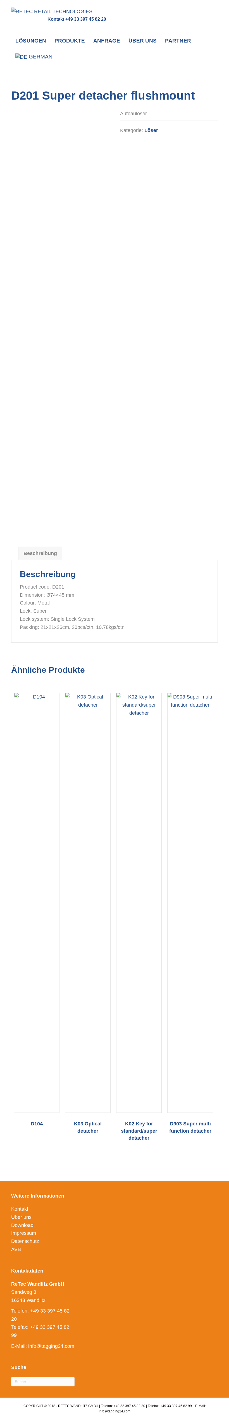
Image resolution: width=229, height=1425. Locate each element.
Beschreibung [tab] (40, 553)
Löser (151, 130)
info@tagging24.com (51, 1346)
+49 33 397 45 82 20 (85, 19)
